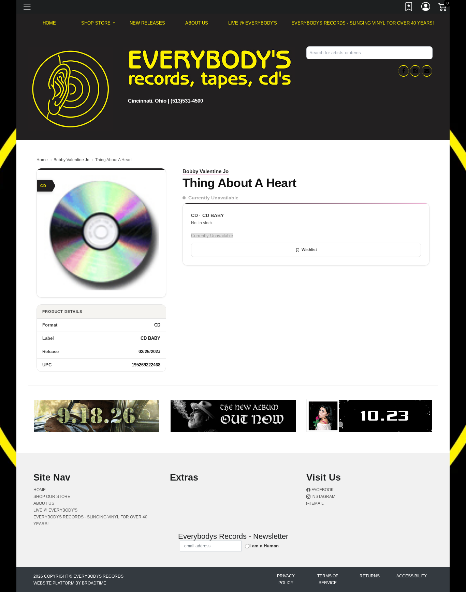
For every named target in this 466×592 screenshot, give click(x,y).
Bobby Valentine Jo (71, 159)
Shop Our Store (51, 496)
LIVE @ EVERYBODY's (252, 23)
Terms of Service (327, 579)
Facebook (322, 489)
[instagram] (415, 70)
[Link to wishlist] (409, 8)
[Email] (427, 70)
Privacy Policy (286, 579)
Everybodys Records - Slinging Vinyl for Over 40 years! (362, 23)
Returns (370, 576)
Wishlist (309, 249)
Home (42, 159)
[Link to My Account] (426, 8)
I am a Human (264, 545)
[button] (98, 23)
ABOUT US (196, 23)
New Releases (147, 23)
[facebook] (403, 70)
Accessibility (411, 576)
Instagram (322, 496)
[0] (443, 8)
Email (317, 503)
